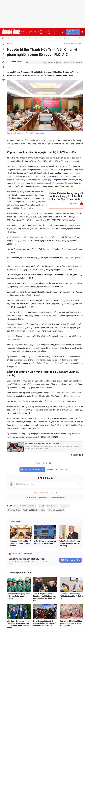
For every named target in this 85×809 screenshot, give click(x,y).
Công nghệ (51, 38)
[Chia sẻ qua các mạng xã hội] (67, 469)
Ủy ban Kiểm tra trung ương (25, 506)
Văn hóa (74, 38)
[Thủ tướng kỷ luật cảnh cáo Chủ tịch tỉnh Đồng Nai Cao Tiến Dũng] (70, 532)
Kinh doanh (43, 38)
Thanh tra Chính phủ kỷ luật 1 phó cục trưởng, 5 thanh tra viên (21, 543)
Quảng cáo (50, 32)
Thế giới (29, 38)
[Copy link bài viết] (62, 469)
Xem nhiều (14, 38)
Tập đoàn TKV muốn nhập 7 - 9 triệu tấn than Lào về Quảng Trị (71, 596)
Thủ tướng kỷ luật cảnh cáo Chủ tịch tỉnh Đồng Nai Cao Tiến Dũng (69, 543)
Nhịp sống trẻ (67, 38)
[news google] (73, 62)
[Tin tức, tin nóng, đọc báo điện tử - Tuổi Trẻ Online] (11, 32)
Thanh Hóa (65, 506)
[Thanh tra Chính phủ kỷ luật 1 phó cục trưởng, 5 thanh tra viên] (21, 532)
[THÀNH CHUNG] (9, 61)
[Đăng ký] (70, 560)
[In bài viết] (3, 80)
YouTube (34, 32)
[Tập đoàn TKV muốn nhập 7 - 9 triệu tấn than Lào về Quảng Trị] (71, 584)
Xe (56, 38)
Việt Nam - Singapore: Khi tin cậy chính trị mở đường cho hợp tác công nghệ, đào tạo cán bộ (18, 624)
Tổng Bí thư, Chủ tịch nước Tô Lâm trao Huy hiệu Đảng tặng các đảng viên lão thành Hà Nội (45, 597)
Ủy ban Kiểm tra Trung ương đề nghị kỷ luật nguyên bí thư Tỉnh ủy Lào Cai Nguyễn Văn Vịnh (66, 196)
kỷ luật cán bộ (52, 506)
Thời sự (24, 38)
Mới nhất (7, 38)
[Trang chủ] (3, 38)
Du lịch (59, 38)
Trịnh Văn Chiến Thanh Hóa (34, 510)
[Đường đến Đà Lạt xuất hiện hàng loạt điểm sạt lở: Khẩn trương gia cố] (71, 611)
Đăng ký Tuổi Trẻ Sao (72, 32)
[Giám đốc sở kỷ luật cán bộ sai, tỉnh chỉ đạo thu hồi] (45, 532)
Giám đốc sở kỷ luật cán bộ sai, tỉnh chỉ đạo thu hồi (45, 542)
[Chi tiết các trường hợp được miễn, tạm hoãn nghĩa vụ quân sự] (19, 584)
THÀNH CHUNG (16, 61)
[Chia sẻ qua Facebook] (56, 469)
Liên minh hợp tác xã (56, 510)
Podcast (25, 32)
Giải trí (80, 38)
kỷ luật (41, 506)
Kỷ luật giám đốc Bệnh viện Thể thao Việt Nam (42, 443)
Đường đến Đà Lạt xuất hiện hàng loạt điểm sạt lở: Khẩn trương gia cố (71, 623)
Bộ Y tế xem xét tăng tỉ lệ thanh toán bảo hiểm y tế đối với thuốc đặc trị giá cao (44, 623)
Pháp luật (36, 38)
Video (19, 38)
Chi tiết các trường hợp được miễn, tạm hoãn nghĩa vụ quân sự (18, 596)
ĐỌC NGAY (73, 204)
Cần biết (41, 32)
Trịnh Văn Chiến (13, 237)
